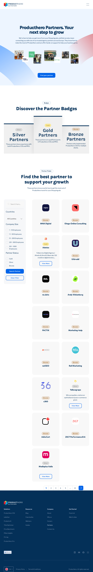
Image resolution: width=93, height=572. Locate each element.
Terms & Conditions (34, 569)
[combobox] (9, 569)
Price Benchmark (9, 529)
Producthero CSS (9, 513)
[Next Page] (81, 488)
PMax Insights (8, 533)
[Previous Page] (40, 488)
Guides (28, 525)
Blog (27, 513)
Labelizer (7, 517)
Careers (49, 521)
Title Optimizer (9, 525)
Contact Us (50, 529)
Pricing (6, 537)
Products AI (7, 521)
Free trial (72, 513)
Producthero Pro (9, 541)
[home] (13, 4)
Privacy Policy (20, 569)
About (49, 513)
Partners (50, 525)
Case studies (29, 517)
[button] (87, 4)
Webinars (28, 521)
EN (6, 569)
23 (75, 488)
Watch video (73, 517)
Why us (49, 517)
